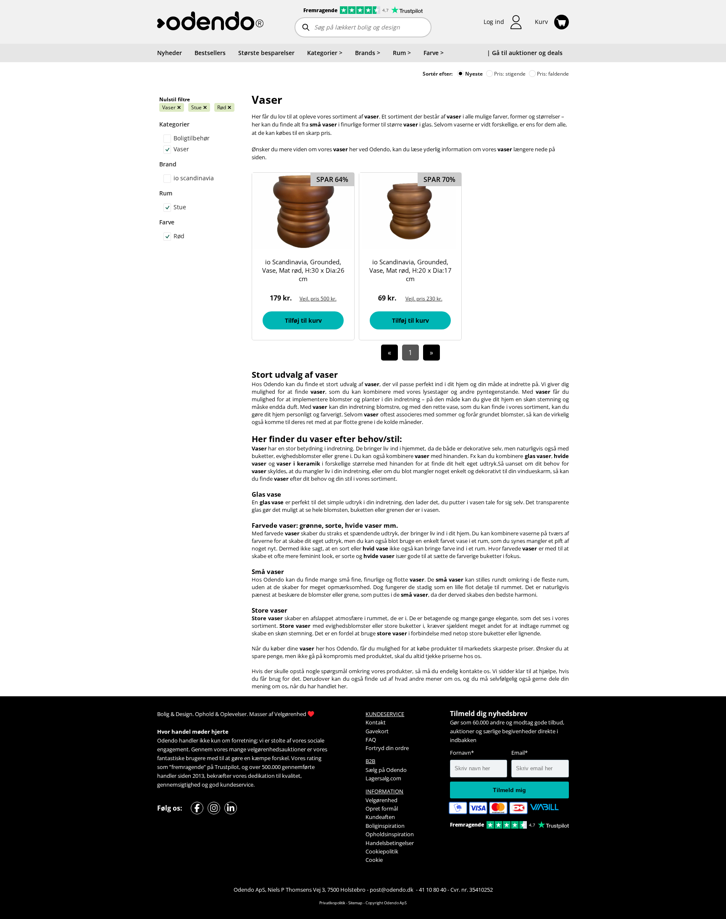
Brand (167, 164)
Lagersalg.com (383, 778)
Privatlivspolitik (332, 903)
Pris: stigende (509, 73)
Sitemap (355, 903)
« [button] (389, 352)
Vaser (171, 107)
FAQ (371, 739)
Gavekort (377, 731)
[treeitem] (324, 53)
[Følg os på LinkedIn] (230, 808)
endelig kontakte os (464, 671)
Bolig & (165, 714)
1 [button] (410, 352)
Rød (224, 107)
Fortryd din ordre (387, 748)
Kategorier (174, 124)
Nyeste (473, 73)
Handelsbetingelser (390, 843)
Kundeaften (380, 817)
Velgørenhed (290, 714)
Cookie (374, 860)
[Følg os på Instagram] (214, 808)
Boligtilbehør (192, 138)
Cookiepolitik (382, 851)
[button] (503, 22)
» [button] (431, 352)
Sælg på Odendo (386, 770)
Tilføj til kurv (303, 320)
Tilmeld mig (509, 790)
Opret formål (382, 808)
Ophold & (207, 714)
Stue (199, 107)
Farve (166, 222)
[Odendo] (210, 21)
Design (184, 714)
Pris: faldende (552, 73)
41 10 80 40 (432, 889)
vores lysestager (427, 391)
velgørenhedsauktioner (276, 749)
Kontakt (376, 722)
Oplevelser (233, 714)
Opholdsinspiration (390, 834)
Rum (165, 193)
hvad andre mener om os (427, 678)
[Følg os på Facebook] (197, 808)
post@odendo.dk (392, 889)
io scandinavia (194, 178)
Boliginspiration (385, 825)
